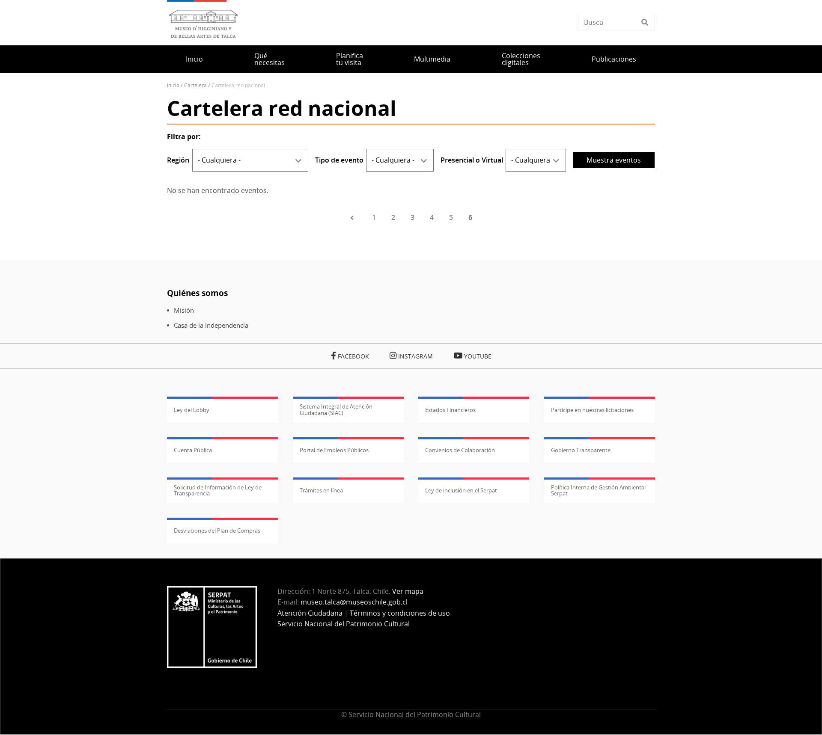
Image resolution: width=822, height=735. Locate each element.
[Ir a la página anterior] (353, 218)
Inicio (194, 59)
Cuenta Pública (193, 450)
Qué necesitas (269, 59)
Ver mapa (407, 591)
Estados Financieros (450, 410)
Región (178, 160)
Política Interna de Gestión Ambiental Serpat (598, 490)
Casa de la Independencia (211, 325)
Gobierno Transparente (581, 450)
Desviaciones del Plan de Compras (217, 530)
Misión (184, 310)
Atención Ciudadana (309, 613)
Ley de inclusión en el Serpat (461, 490)
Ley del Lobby (191, 410)
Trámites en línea (321, 490)
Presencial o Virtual (472, 160)
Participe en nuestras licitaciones (592, 410)
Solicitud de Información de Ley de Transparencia (218, 490)
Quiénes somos (197, 292)
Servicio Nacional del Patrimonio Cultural (343, 623)
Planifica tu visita (349, 59)
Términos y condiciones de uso (400, 613)
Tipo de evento (339, 160)
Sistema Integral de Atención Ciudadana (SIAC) (336, 409)
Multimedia (432, 59)
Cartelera (195, 85)
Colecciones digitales (521, 59)
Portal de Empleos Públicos (334, 450)
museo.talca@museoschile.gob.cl (354, 602)
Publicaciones (614, 59)
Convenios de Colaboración (460, 450)
